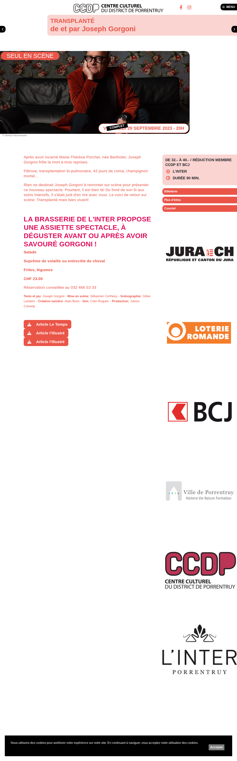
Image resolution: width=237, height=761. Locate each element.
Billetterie (170, 191)
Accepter (216, 747)
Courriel (170, 208)
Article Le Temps (52, 324)
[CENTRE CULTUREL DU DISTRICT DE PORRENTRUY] (118, 8)
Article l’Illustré (50, 333)
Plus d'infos (172, 199)
